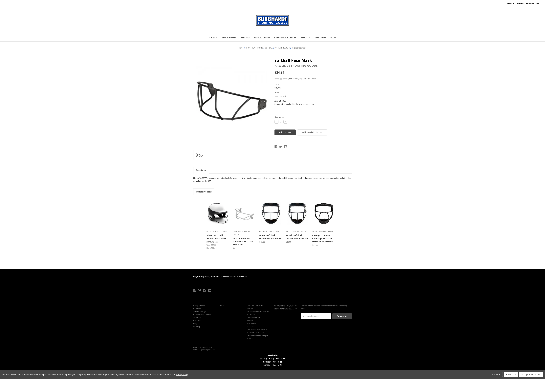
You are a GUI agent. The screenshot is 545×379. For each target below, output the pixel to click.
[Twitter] (280, 147)
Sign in (520, 3)
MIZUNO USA (252, 323)
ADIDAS (250, 320)
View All (250, 338)
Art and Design (262, 37)
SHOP (212, 37)
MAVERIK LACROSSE (255, 332)
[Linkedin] (285, 147)
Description (201, 170)
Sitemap (196, 326)
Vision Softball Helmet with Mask (217, 237)
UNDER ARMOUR (253, 317)
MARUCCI (251, 314)
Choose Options (218, 216)
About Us (305, 37)
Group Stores (229, 37)
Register (530, 3)
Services (245, 37)
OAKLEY (250, 326)
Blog (333, 37)
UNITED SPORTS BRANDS (257, 329)
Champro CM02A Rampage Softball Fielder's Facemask (322, 238)
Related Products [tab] (204, 191)
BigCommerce (207, 347)
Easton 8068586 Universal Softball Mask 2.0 (243, 241)
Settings (495, 374)
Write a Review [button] (309, 78)
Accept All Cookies (531, 374)
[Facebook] (275, 147)
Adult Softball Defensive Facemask (270, 237)
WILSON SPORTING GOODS (258, 311)
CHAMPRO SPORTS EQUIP (257, 335)
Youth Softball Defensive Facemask (297, 237)
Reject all (511, 374)
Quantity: (279, 117)
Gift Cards (320, 37)
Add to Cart (244, 216)
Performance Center (285, 37)
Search (510, 3)
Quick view (215, 211)
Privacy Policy (182, 374)
